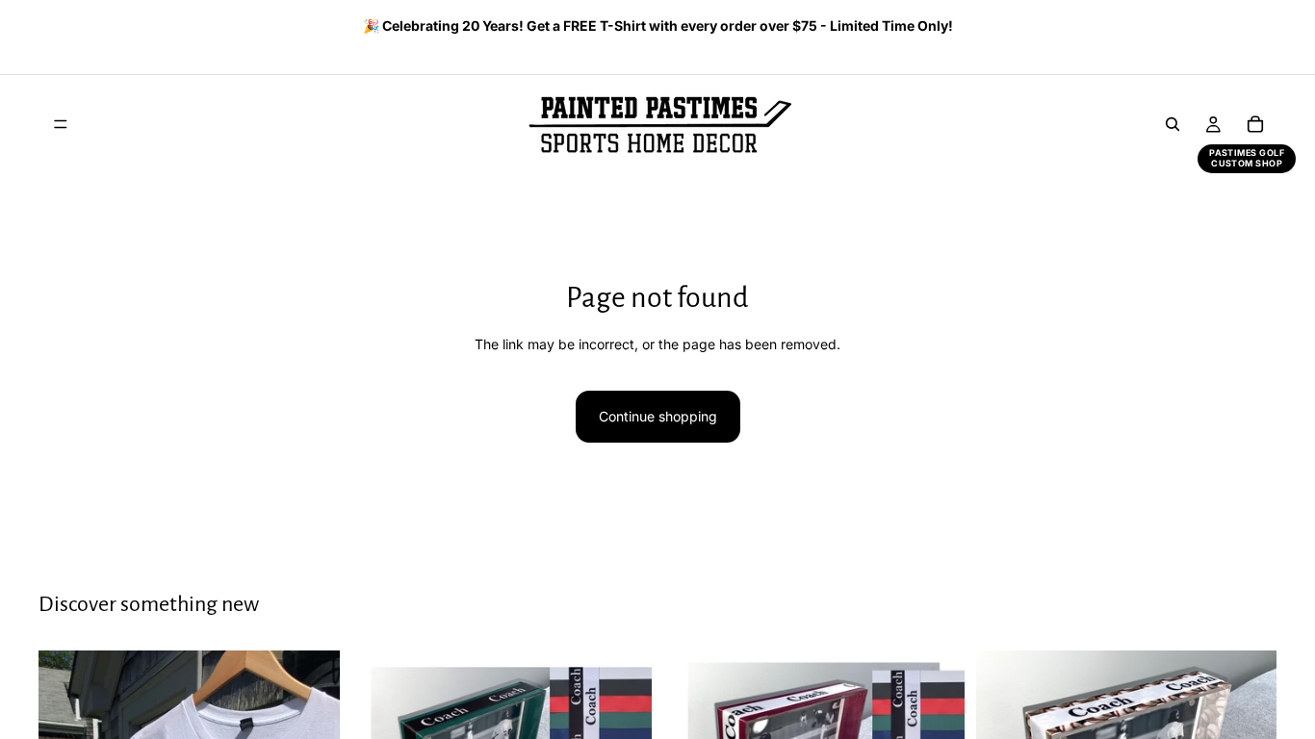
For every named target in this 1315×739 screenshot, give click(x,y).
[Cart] (1255, 124)
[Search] (1172, 124)
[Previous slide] (45, 28)
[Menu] (61, 124)
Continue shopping (658, 416)
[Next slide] (1255, 28)
